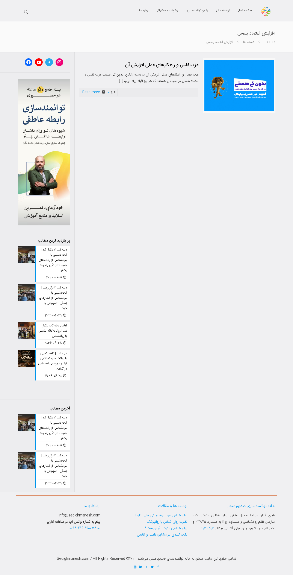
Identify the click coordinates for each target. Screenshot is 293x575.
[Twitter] (152, 567)
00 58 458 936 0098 (84, 528)
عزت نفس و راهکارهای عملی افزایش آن (161, 65)
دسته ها (248, 42)
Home (270, 42)
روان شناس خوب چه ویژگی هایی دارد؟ (161, 515)
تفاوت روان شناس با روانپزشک (167, 522)
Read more (91, 92)
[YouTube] (146, 567)
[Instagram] (135, 567)
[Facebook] (158, 567)
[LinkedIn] (141, 567)
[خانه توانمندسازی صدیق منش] (265, 12)
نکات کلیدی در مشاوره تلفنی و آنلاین (162, 535)
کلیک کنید (207, 528)
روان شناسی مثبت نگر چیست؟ (166, 528)
